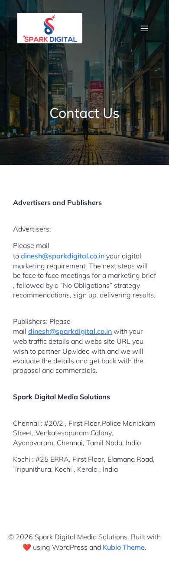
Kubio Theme (124, 547)
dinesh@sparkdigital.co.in (62, 255)
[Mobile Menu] (144, 28)
